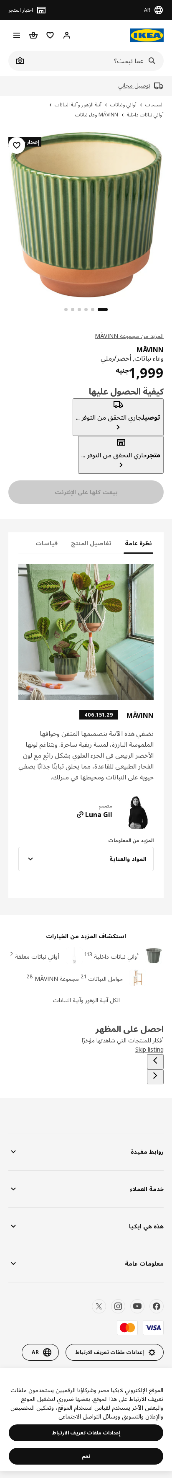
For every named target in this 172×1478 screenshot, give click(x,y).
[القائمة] (16, 35)
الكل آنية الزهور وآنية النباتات (86, 1000)
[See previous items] (155, 1061)
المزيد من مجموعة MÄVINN (129, 336)
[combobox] (95, 61)
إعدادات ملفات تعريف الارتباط (86, 1432)
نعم (86, 1456)
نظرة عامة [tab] (138, 543)
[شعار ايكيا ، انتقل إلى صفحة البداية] (147, 35)
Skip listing (149, 1049)
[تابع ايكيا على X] (99, 1306)
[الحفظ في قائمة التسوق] (16, 145)
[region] (86, 213)
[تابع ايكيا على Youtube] (137, 1306)
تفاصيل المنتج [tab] (91, 543)
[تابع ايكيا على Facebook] (156, 1306)
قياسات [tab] (46, 543)
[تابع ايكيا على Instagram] (118, 1306)
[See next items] (155, 1076)
